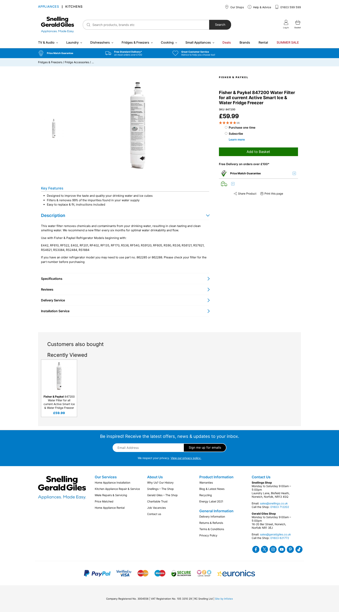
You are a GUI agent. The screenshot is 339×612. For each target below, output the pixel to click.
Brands (245, 42)
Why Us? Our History (160, 482)
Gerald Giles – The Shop (162, 495)
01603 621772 (279, 538)
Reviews (47, 289)
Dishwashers (100, 42)
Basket (297, 27)
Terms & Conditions (211, 529)
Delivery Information (212, 516)
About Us (155, 477)
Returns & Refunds (211, 522)
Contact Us (261, 477)
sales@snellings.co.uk (274, 503)
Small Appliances (198, 42)
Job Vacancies (156, 507)
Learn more (237, 139)
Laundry (72, 42)
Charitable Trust (157, 501)
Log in (286, 27)
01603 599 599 (290, 7)
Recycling (205, 495)
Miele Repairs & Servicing (111, 495)
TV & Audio (46, 42)
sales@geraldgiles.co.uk (275, 534)
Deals (226, 42)
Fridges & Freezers (135, 42)
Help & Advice (261, 7)
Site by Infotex (224, 598)
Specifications (51, 279)
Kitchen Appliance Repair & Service (117, 488)
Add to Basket (258, 152)
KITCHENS (73, 6)
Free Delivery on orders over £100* (244, 164)
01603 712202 (279, 507)
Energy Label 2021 (211, 501)
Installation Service (55, 311)
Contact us (154, 514)
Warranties (206, 482)
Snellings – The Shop (160, 488)
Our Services (106, 477)
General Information (216, 511)
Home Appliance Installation (112, 482)
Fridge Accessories (77, 62)
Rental (263, 42)
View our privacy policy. (186, 458)
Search (220, 25)
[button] (68, 53)
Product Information (216, 477)
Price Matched (104, 501)
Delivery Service (53, 300)
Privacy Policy (208, 535)
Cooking (167, 42)
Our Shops (237, 7)
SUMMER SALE (288, 42)
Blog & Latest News (211, 488)
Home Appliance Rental (110, 507)
